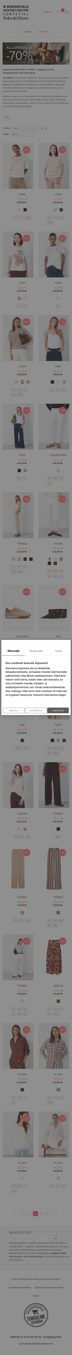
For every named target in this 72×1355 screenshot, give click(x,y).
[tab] (13, 651)
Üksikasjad (36, 651)
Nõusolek (13, 651)
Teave (58, 651)
